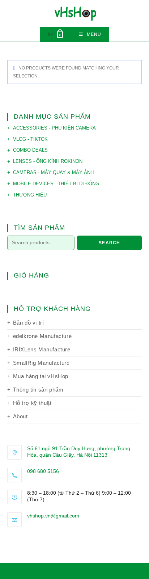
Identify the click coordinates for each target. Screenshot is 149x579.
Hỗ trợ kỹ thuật (32, 403)
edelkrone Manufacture (42, 336)
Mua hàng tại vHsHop (40, 376)
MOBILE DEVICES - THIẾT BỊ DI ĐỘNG (56, 183)
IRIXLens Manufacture (42, 349)
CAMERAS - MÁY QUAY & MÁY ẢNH (53, 172)
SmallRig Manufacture (41, 363)
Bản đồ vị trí (28, 323)
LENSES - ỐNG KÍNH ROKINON (47, 161)
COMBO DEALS (30, 150)
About (20, 416)
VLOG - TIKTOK (30, 139)
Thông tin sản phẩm (38, 389)
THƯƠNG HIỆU (30, 195)
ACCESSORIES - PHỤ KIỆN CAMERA (54, 128)
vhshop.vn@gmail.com (53, 516)
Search (109, 242)
